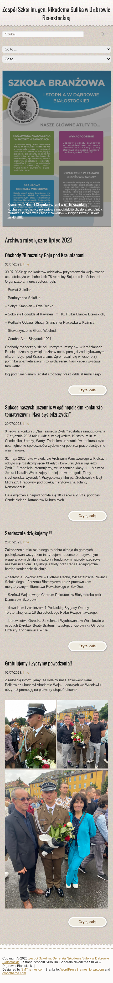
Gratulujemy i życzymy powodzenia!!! (38, 663)
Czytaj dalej (16, 217)
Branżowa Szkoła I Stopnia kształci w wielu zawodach (47, 205)
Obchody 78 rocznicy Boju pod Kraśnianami (45, 255)
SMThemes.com (32, 969)
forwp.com (96, 969)
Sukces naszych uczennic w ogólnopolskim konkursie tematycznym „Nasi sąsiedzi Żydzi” (53, 411)
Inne (26, 264)
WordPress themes (74, 969)
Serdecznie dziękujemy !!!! (28, 533)
